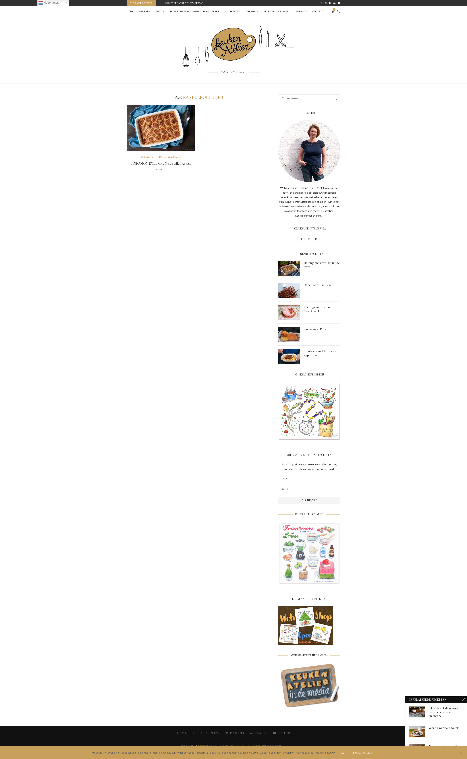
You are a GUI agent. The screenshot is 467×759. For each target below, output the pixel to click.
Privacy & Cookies (245, 745)
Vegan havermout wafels (444, 728)
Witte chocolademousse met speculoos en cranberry (443, 712)
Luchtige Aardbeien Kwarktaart (317, 309)
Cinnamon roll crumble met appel (160, 163)
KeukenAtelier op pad (277, 11)
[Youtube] (339, 3)
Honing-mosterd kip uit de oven (322, 265)
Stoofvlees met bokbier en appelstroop (321, 353)
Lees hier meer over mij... (309, 215)
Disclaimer (228, 745)
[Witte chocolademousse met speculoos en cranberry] (417, 712)
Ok (342, 752)
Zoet (159, 11)
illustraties (232, 11)
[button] (158, 3)
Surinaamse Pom (174, 2)
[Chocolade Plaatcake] (289, 290)
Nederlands (51, 2)
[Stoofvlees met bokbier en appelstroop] (289, 356)
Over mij (251, 11)
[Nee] (460, 753)
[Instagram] (326, 3)
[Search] (338, 11)
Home (130, 11)
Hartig (143, 11)
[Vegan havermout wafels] (417, 731)
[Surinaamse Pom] (289, 334)
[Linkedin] (334, 3)
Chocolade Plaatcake (317, 285)
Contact (318, 11)
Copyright (201, 745)
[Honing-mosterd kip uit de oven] (289, 268)
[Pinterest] (330, 3)
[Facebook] (321, 3)
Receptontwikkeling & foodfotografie (194, 11)
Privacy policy (362, 752)
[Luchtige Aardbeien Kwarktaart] (289, 312)
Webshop (301, 11)
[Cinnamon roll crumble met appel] (161, 128)
